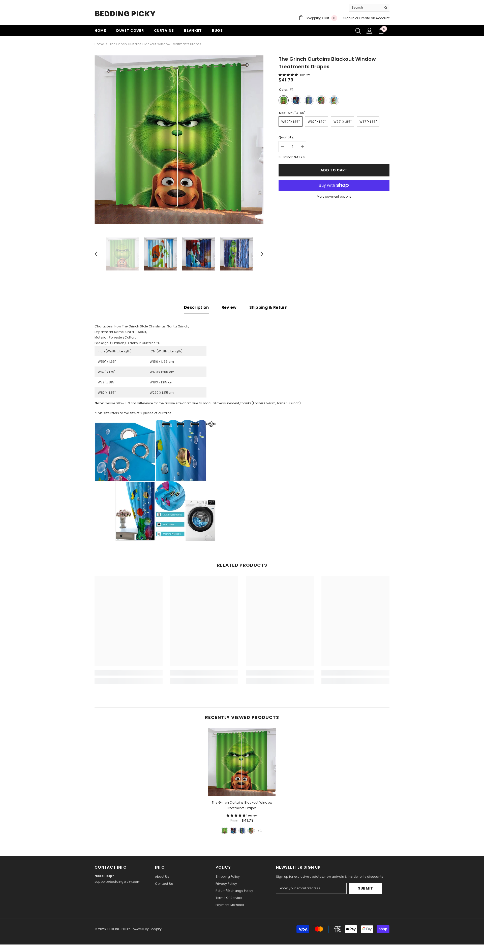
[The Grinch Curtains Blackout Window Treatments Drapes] (242, 762)
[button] (96, 254)
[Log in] (369, 31)
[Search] (369, 8)
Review (229, 307)
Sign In (348, 18)
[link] (129, 673)
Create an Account (374, 18)
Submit (365, 888)
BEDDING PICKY (118, 929)
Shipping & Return (268, 307)
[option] (179, 139)
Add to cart (334, 170)
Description (196, 307)
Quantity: (286, 137)
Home (99, 44)
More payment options (334, 196)
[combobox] (365, 7)
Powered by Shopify (146, 929)
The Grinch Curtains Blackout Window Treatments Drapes (242, 805)
